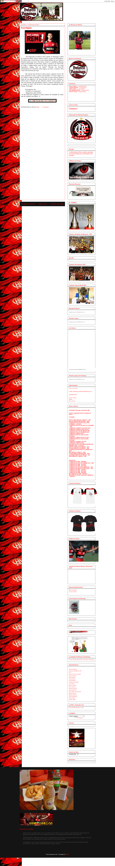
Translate (80, 718)
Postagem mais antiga (57, 204)
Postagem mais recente (28, 204)
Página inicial (43, 204)
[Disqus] (42, 133)
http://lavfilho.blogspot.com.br (76, 707)
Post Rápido (26, 28)
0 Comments (46, 107)
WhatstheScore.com (81, 312)
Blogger (67, 854)
